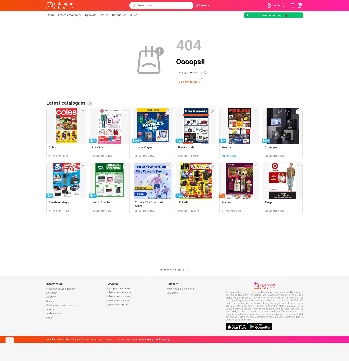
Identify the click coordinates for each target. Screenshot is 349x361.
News (49, 317)
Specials (90, 15)
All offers (51, 297)
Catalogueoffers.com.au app (61, 305)
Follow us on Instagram (118, 296)
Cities (133, 15)
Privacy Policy (146, 339)
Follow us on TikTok (117, 304)
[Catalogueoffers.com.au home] (59, 5)
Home (50, 15)
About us (51, 309)
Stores (104, 15)
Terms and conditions (125, 339)
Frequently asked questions (61, 288)
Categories (119, 15)
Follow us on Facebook (118, 292)
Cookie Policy (162, 339)
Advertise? (52, 293)
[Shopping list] (300, 5)
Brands (50, 301)
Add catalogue (54, 313)
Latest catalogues (70, 15)
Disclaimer (106, 339)
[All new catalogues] (90, 103)
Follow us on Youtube (117, 300)
